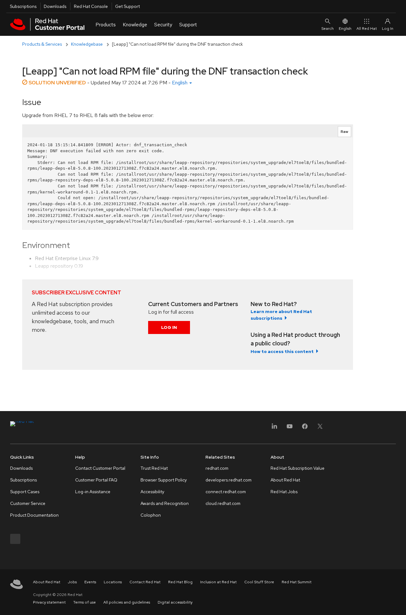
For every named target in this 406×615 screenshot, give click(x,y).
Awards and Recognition (165, 503)
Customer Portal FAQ (96, 480)
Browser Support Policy (164, 480)
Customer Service (27, 503)
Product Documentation (34, 515)
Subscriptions (23, 6)
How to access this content (282, 351)
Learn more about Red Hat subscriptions (281, 315)
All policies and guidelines (126, 602)
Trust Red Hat (154, 468)
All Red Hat (367, 28)
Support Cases (24, 491)
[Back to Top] (399, 603)
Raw (344, 131)
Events (90, 582)
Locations (113, 582)
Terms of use (84, 602)
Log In (169, 327)
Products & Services (42, 44)
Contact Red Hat (144, 582)
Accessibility (152, 491)
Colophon (151, 515)
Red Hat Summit (296, 582)
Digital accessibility (175, 602)
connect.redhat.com (226, 491)
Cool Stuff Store (259, 582)
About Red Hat (285, 480)
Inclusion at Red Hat (218, 582)
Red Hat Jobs (284, 491)
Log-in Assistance (92, 491)
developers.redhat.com (229, 480)
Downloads (55, 6)
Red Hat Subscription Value (297, 468)
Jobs (72, 582)
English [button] (180, 82)
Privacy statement (49, 602)
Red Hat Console (91, 6)
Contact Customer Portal (100, 468)
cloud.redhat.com (223, 503)
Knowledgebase (87, 44)
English (345, 28)
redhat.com (217, 468)
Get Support (127, 6)
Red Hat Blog (180, 582)
